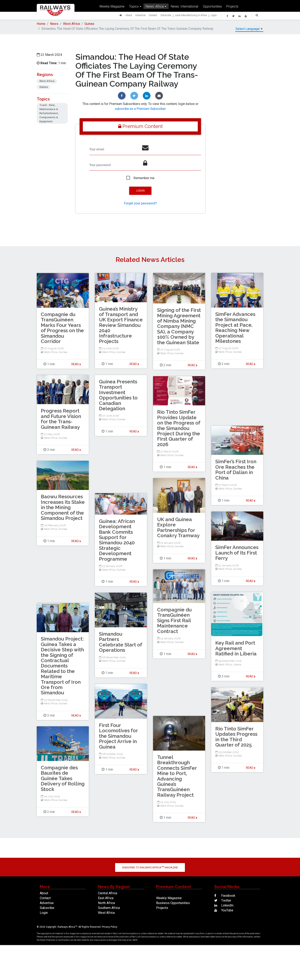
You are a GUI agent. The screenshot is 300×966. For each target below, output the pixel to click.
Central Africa (107, 893)
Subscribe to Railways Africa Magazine (150, 867)
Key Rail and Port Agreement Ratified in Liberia (236, 648)
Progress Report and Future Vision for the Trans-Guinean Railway (61, 419)
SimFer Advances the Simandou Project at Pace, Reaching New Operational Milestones (235, 327)
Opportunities (212, 6)
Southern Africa (109, 908)
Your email (96, 149)
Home (41, 24)
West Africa (71, 24)
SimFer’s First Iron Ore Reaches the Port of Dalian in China (235, 470)
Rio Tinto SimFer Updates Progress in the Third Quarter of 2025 (236, 737)
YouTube (226, 910)
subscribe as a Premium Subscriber (140, 109)
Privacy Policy (109, 926)
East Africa (105, 898)
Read (192, 365)
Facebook (227, 896)
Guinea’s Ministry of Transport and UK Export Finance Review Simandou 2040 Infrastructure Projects (121, 325)
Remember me (143, 178)
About (129, 15)
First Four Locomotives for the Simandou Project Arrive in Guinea (118, 736)
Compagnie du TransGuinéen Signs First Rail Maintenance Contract (174, 620)
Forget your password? (140, 203)
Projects (232, 6)
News (54, 24)
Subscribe (165, 15)
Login (214, 15)
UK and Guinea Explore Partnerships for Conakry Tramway (178, 527)
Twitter (225, 900)
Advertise (140, 15)
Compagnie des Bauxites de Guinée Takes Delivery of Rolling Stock (62, 778)
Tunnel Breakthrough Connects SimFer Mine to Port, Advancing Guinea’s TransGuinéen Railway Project (177, 776)
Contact (153, 15)
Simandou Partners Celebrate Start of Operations (120, 642)
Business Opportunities (173, 903)
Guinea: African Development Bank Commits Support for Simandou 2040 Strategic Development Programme (117, 540)
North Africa (106, 903)
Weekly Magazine (111, 6)
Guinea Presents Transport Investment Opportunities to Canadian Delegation (118, 395)
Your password (100, 165)
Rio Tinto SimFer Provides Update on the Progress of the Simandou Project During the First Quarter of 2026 (178, 428)
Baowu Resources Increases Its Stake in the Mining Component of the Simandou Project (63, 507)
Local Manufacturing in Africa (191, 15)
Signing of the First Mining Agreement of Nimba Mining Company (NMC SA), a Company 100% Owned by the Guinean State (179, 326)
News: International (184, 6)
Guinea (89, 24)
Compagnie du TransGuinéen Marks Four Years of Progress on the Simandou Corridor (62, 327)
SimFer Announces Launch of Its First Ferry (236, 552)
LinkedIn (226, 905)
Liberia (237, 664)
